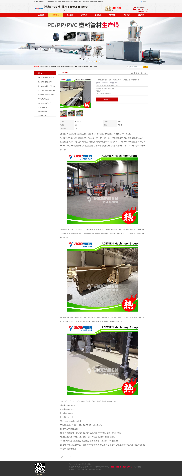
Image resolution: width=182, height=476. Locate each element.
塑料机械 (108, 85)
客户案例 (112, 15)
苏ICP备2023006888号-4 (103, 467)
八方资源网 (79, 470)
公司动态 (98, 15)
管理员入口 (92, 470)
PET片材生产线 (42, 107)
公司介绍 (84, 15)
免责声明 (86, 470)
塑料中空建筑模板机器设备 (46, 77)
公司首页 (41, 15)
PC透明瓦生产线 (42, 116)
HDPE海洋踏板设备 (43, 99)
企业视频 (70, 15)
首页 (137, 73)
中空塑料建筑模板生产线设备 (46, 86)
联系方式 (141, 15)
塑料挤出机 (114, 85)
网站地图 (98, 470)
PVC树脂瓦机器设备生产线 (46, 94)
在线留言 (107, 99)
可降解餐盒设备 (42, 111)
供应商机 (55, 15)
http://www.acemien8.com (67, 457)
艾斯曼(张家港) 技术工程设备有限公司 (122, 467)
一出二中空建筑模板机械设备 (46, 90)
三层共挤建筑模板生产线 (45, 82)
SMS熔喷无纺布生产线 (44, 103)
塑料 (103, 85)
